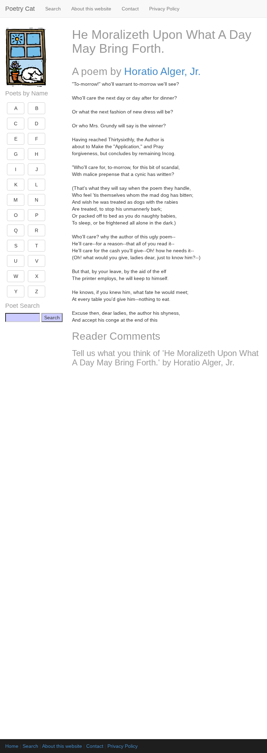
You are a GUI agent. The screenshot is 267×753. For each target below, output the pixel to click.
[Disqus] (167, 464)
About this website (91, 8)
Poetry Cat (20, 8)
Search (53, 8)
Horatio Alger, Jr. (162, 71)
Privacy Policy (164, 8)
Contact (130, 8)
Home (11, 746)
